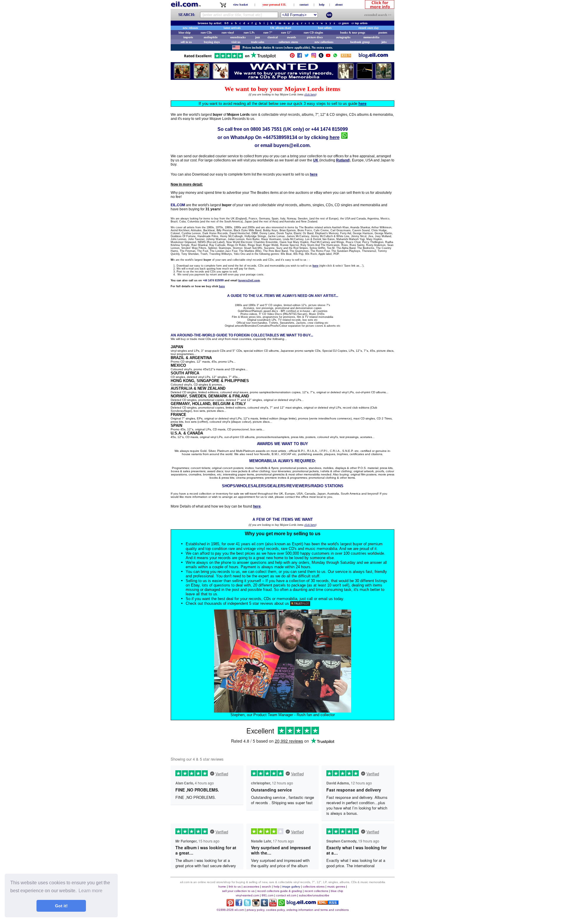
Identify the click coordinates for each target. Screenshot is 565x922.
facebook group (360, 42)
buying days (212, 42)
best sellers (325, 27)
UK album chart (280, 27)
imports (188, 37)
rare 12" (286, 32)
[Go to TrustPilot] (229, 57)
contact (304, 4)
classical (272, 37)
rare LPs (249, 32)
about (339, 4)
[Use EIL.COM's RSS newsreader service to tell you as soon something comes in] (328, 903)
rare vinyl (228, 32)
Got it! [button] (61, 905)
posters (382, 32)
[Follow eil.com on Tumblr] (264, 904)
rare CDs (206, 32)
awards (291, 37)
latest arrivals (232, 27)
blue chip (185, 32)
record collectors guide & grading (279, 891)
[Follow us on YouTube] (328, 56)
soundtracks (238, 37)
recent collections (316, 891)
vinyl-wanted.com (247, 895)
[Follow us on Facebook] (299, 56)
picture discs (315, 37)
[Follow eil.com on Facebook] (238, 904)
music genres (336, 886)
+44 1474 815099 (329, 129)
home (222, 886)
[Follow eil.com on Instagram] (256, 904)
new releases (190, 27)
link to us (235, 886)
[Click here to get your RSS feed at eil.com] (346, 56)
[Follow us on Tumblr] (321, 56)
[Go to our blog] (373, 56)
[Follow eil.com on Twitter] (247, 904)
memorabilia (371, 37)
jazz (257, 37)
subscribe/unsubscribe (314, 895)
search (266, 886)
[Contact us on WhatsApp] (335, 56)
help (322, 4)
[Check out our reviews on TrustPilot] (300, 603)
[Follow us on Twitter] (306, 56)
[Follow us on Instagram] (313, 56)
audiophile (210, 37)
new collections (324, 42)
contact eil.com (286, 895)
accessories (251, 886)
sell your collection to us (238, 891)
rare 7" (267, 32)
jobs (384, 42)
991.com (267, 895)
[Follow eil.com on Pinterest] (230, 904)
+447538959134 (280, 137)
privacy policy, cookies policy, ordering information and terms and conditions (298, 909)
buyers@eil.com (291, 145)
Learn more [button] (90, 890)
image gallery (291, 886)
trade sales (257, 42)
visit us (235, 42)
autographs (343, 37)
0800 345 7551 (266, 129)
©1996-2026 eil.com (230, 909)
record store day (368, 27)
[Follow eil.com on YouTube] (273, 904)
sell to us (186, 42)
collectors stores (288, 42)
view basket (240, 4)
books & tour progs (352, 32)
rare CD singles (313, 32)
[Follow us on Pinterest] (292, 56)
